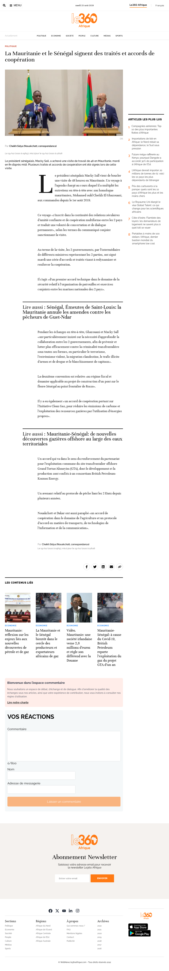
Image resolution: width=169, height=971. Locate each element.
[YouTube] (64, 911)
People (82, 36)
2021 (99, 929)
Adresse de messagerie (23, 783)
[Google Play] (139, 933)
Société (70, 36)
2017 (99, 945)
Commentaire (17, 729)
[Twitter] (57, 911)
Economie (56, 36)
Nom (10, 769)
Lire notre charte (18, 702)
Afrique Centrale (43, 933)
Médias (107, 36)
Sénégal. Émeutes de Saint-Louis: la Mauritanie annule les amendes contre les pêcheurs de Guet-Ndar (72, 312)
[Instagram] (78, 911)
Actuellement (11, 36)
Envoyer (102, 878)
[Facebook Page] (50, 911)
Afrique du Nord (43, 926)
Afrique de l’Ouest (44, 929)
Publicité (71, 941)
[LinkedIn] (71, 911)
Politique (41, 36)
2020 (99, 933)
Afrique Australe (43, 941)
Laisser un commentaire (64, 801)
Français (159, 5)
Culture (94, 36)
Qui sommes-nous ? (76, 926)
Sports (119, 36)
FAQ (68, 929)
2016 (99, 948)
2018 (99, 941)
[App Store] (138, 926)
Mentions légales (74, 933)
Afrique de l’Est (42, 937)
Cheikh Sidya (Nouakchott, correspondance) (33, 146)
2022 (99, 926)
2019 (99, 937)
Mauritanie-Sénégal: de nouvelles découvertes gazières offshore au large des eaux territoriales (72, 439)
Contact (70, 937)
